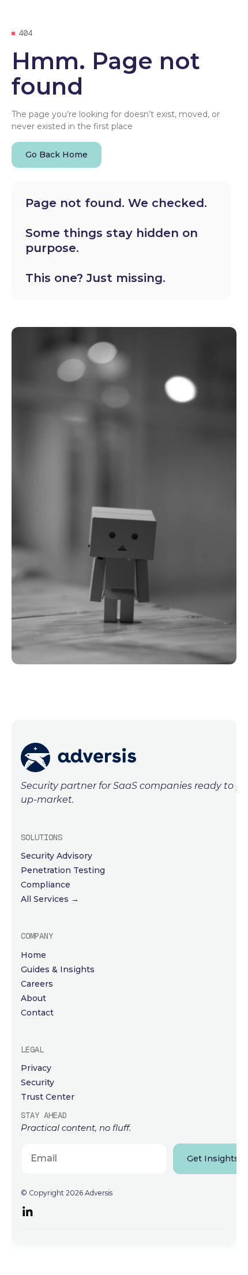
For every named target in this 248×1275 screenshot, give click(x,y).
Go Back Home (56, 154)
